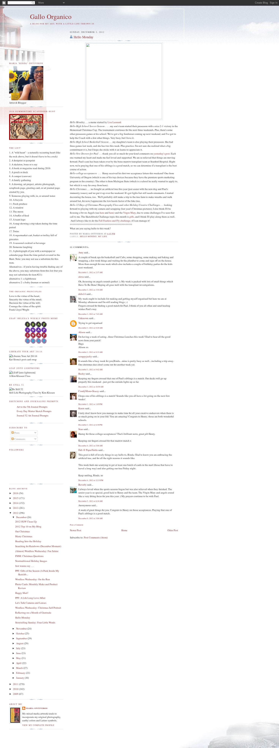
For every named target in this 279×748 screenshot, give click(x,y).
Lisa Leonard (115, 122)
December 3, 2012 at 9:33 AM (90, 352)
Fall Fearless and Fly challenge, (115, 220)
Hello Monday (83, 37)
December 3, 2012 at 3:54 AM (90, 289)
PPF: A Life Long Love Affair (30, 598)
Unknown (83, 318)
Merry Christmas (23, 536)
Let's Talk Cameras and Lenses (30, 602)
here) (111, 212)
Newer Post (75, 530)
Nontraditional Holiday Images (31, 561)
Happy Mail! (21, 593)
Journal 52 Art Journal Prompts (32, 415)
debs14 (82, 294)
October (20, 633)
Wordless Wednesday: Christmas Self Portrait (38, 607)
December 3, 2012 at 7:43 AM (90, 314)
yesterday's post (162, 153)
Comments (19, 439)
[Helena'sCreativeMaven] (36, 342)
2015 (16, 498)
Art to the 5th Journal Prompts (32, 406)
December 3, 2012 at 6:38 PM (90, 424)
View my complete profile (38, 725)
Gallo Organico (51, 16)
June (18, 653)
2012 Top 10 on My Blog (28, 526)
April (19, 663)
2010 (16, 689)
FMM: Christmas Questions (29, 556)
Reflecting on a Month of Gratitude (33, 612)
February (21, 673)
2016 (16, 493)
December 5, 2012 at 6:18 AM (90, 501)
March (19, 668)
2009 (16, 694)
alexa (81, 276)
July (18, 648)
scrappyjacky (85, 356)
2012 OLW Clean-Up (26, 521)
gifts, (132, 216)
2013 (16, 508)
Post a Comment (76, 524)
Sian (80, 429)
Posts (17, 432)
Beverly (82, 484)
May (18, 658)
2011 (16, 684)
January (20, 677)
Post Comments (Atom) (96, 537)
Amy (80, 252)
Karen (81, 408)
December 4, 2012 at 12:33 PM (90, 480)
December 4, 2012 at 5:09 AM (90, 445)
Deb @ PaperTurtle (88, 450)
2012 (16, 513)
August (20, 643)
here (102, 212)
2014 (16, 503)
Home (124, 530)
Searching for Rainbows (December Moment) (38, 546)
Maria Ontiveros (37, 708)
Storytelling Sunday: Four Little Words (35, 622)
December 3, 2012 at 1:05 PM (90, 404)
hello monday (88, 236)
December (21, 517)
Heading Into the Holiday (28, 541)
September (22, 638)
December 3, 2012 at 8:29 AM (90, 327)
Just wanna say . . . (24, 566)
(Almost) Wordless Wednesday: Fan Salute (36, 551)
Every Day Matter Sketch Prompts (34, 411)
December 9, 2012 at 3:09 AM (90, 518)
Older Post (172, 530)
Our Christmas (22, 531)
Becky (81, 373)
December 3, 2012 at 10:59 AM (90, 386)
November (21, 628)
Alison (81, 332)
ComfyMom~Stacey (88, 391)
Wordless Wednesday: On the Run (32, 579)
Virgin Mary (129, 212)
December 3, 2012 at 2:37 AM (90, 272)
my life (102, 236)
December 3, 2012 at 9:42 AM (90, 369)
